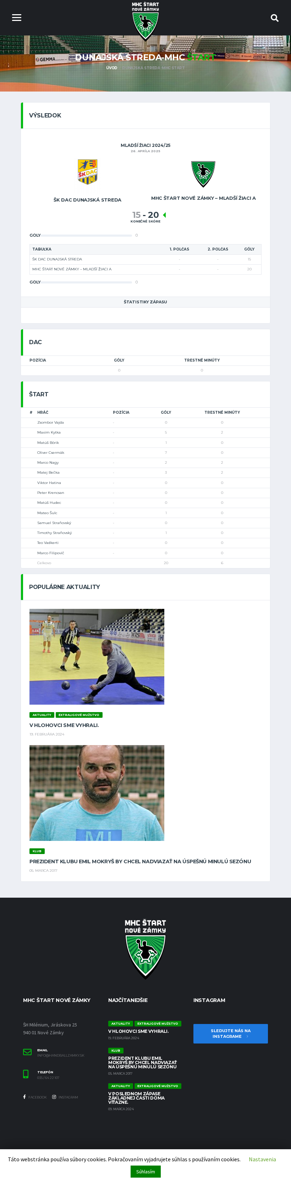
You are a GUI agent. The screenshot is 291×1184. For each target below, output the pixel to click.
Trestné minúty (202, 360)
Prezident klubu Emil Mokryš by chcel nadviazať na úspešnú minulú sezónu (140, 861)
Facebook (37, 1097)
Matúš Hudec (49, 502)
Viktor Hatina (49, 482)
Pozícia (37, 360)
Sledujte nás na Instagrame (231, 1033)
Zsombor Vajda (50, 422)
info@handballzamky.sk (60, 1055)
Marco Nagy (48, 462)
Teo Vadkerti (48, 542)
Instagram (68, 1097)
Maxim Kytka (49, 432)
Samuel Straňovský (54, 523)
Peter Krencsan (50, 492)
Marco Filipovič (50, 553)
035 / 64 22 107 (48, 1078)
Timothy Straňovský (54, 532)
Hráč (42, 412)
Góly (119, 360)
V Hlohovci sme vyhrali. (64, 725)
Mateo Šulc (47, 513)
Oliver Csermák (50, 452)
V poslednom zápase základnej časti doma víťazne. (136, 1098)
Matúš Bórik (48, 442)
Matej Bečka (48, 472)
